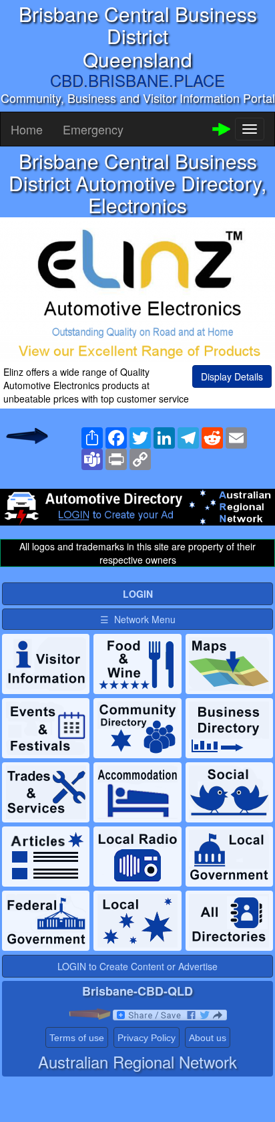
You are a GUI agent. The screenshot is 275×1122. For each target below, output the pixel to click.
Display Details (232, 376)
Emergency (93, 129)
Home (27, 129)
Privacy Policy (146, 1037)
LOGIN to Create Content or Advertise (137, 966)
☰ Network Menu (138, 619)
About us (207, 1037)
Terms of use (76, 1037)
